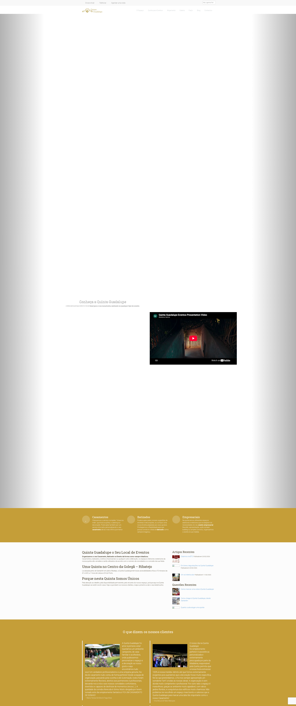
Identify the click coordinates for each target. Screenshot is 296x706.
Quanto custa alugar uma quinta (192, 607)
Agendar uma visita (118, 3)
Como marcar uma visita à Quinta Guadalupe (197, 589)
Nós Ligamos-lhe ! (208, 2)
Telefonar (102, 3)
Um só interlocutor (187, 575)
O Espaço (140, 10)
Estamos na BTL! (187, 556)
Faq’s (191, 10)
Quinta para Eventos (155, 10)
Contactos (208, 10)
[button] (22, 261)
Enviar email (89, 3)
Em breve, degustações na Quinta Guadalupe (197, 565)
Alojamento (171, 10)
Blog (198, 10)
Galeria (182, 10)
